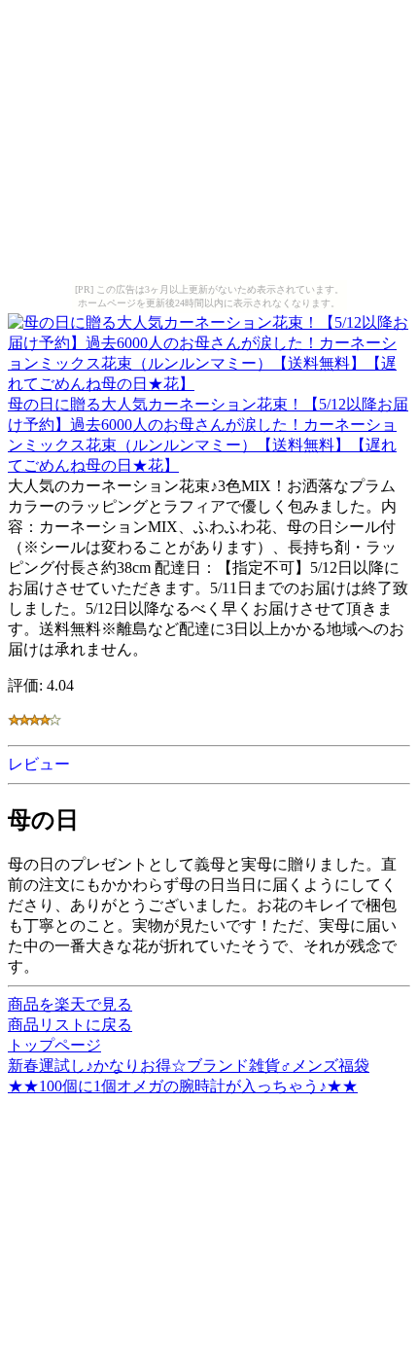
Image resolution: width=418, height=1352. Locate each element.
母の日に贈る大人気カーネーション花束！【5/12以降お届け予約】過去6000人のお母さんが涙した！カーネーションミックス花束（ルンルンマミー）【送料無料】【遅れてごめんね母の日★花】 (208, 435)
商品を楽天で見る (70, 1004)
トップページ (54, 1045)
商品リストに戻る (70, 1024)
